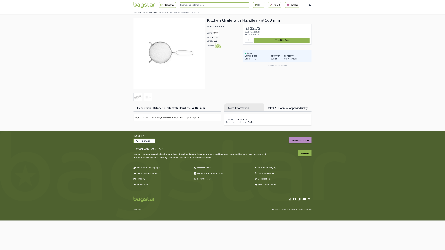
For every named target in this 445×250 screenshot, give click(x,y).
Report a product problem (277, 65)
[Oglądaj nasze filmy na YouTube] (304, 199)
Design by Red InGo (305, 209)
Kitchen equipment (150, 12)
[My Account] (305, 5)
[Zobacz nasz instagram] (290, 199)
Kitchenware (163, 12)
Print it (277, 5)
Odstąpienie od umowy (300, 140)
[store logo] (144, 5)
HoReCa (137, 12)
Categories (169, 5)
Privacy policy (138, 209)
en (259, 5)
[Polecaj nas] (310, 199)
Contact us (304, 153)
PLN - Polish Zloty (142, 141)
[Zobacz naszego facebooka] (294, 199)
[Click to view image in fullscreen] (169, 53)
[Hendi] (217, 33)
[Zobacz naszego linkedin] (299, 199)
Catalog (294, 5)
